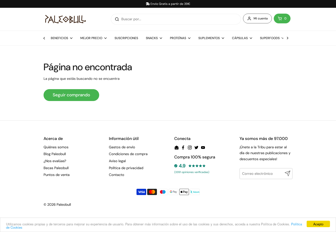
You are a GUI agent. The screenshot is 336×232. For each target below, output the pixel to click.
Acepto (318, 223)
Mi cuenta (261, 18)
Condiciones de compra (128, 154)
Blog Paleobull (55, 154)
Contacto (116, 174)
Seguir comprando (71, 95)
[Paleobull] (65, 19)
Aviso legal (117, 161)
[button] (282, 18)
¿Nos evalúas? (55, 161)
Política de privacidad (126, 168)
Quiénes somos (56, 147)
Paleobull (64, 204)
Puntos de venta (57, 174)
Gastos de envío (122, 147)
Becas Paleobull (56, 168)
